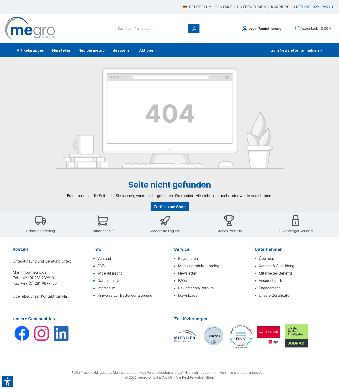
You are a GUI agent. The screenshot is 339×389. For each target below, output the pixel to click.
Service (182, 249)
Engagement (269, 288)
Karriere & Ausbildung (276, 265)
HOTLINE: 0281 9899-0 (314, 7)
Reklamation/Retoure (196, 288)
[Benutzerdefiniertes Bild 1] (185, 336)
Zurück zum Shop (170, 206)
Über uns (266, 258)
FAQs (182, 280)
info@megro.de (34, 272)
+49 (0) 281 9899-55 (38, 283)
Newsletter (187, 273)
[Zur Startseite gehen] (30, 28)
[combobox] (136, 28)
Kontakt (223, 7)
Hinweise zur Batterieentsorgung (124, 295)
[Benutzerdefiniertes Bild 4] (268, 336)
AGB (101, 265)
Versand (104, 258)
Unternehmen (251, 7)
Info (97, 249)
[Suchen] (193, 28)
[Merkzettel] (234, 27)
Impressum (106, 288)
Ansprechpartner (273, 280)
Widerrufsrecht (109, 273)
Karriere (280, 7)
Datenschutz (108, 280)
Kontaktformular (54, 296)
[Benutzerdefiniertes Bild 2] (213, 335)
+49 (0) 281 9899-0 (37, 277)
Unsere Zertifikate (274, 295)
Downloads (187, 295)
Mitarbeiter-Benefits (276, 273)
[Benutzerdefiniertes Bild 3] (241, 336)
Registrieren (188, 258)
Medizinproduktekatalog (198, 265)
